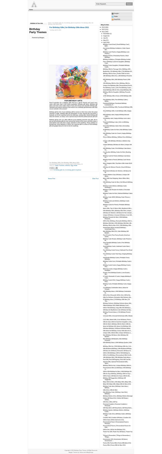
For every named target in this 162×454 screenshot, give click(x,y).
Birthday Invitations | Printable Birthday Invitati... (117, 59)
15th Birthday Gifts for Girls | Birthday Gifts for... (117, 83)
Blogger (41, 37)
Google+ (116, 13)
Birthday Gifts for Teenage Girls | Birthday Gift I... (117, 69)
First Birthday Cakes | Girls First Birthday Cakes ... (117, 87)
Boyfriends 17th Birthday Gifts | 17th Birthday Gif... (118, 71)
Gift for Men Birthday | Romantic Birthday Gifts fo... (118, 221)
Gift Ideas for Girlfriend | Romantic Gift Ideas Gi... (117, 351)
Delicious (67, 165)
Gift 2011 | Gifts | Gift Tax (110, 402)
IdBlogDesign (89, 452)
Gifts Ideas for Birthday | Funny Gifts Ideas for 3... (117, 330)
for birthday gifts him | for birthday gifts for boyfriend (66, 22)
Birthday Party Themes (38, 31)
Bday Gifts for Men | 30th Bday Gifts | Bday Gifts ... (117, 382)
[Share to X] (55, 168)
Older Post (95, 178)
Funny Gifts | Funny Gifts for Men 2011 (114, 445)
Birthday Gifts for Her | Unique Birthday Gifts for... (117, 365)
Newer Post (51, 178)
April (104, 42)
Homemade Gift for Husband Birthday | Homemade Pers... (114, 228)
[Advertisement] (69, 17)
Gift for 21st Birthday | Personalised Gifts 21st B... (117, 355)
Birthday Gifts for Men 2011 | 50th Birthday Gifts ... (117, 225)
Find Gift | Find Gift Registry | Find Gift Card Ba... (117, 359)
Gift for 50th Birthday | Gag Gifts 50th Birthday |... (117, 307)
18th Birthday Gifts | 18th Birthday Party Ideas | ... (117, 357)
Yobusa (81, 452)
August (105, 36)
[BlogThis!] (52, 168)
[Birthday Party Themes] (42, 4)
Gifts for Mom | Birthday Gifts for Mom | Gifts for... (117, 324)
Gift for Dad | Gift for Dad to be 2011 (113, 420)
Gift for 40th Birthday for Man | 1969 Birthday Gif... (117, 371)
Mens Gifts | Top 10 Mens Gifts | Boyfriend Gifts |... (117, 208)
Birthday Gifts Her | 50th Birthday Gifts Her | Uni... (117, 346)
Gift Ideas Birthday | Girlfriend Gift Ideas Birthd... (117, 328)
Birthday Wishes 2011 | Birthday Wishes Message (118, 396)
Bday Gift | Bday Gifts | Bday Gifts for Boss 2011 (117, 384)
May (104, 40)
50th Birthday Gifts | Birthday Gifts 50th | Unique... (117, 210)
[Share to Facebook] (57, 168)
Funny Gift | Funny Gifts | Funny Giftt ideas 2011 (117, 443)
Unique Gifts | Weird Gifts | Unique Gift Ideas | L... (117, 333)
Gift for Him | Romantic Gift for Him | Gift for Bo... (117, 295)
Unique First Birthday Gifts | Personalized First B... (118, 85)
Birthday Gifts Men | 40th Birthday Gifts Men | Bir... (117, 223)
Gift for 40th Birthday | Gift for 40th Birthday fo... (117, 353)
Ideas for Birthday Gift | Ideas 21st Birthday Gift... (117, 326)
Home (31, 9)
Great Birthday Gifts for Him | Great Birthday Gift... (117, 90)
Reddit (75, 165)
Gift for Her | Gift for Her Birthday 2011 (114, 429)
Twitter (116, 16)
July (104, 38)
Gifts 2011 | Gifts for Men (110, 390)
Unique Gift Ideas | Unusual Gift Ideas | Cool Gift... (118, 215)
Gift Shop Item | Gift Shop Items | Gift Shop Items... (117, 408)
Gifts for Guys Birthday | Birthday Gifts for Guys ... (117, 373)
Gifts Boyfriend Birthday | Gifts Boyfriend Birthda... (117, 348)
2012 (103, 29)
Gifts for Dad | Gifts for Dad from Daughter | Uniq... (118, 322)
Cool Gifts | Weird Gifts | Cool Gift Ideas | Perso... (117, 319)
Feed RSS (117, 19)
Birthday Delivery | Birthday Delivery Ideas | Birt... (117, 303)
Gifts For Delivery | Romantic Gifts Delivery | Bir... (117, 297)
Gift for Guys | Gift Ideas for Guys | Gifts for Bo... (117, 376)
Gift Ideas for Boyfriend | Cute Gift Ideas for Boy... (117, 310)
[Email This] (50, 168)
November (106, 33)
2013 (103, 27)
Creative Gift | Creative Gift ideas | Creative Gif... (117, 417)
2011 (103, 31)
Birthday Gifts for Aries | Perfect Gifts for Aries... (116, 73)
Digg (72, 165)
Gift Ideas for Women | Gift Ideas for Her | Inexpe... (118, 213)
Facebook (61, 165)
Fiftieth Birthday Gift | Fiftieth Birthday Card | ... (116, 305)
